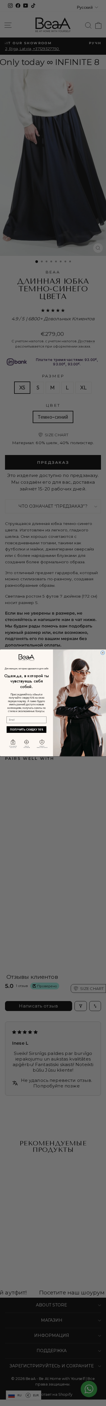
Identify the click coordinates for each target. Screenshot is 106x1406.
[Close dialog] (103, 653)
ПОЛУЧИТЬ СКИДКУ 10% (26, 729)
